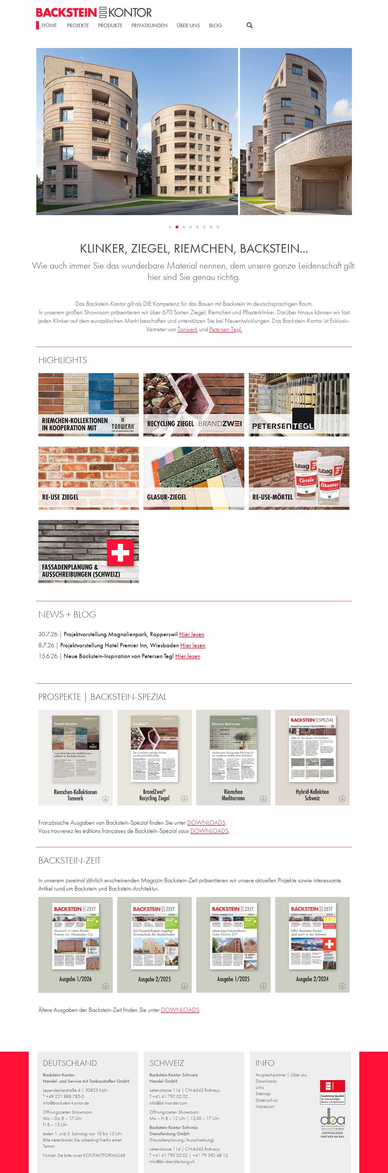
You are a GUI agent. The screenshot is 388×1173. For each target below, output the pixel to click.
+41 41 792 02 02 (170, 1096)
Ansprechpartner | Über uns (281, 1075)
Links (260, 1087)
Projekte (78, 25)
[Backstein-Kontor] (94, 14)
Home (49, 25)
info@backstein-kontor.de (66, 1103)
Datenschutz (267, 1100)
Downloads (266, 1081)
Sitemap (263, 1093)
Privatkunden (150, 25)
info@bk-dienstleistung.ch (172, 1161)
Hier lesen (191, 634)
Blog (215, 25)
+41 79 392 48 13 (210, 1155)
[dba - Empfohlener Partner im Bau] (332, 1139)
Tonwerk (188, 329)
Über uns (188, 25)
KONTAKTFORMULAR (104, 1155)
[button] (170, 227)
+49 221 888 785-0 (65, 1096)
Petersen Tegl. (225, 329)
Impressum (265, 1106)
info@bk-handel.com (168, 1103)
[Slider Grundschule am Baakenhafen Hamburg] (194, 131)
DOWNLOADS (206, 822)
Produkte (110, 25)
